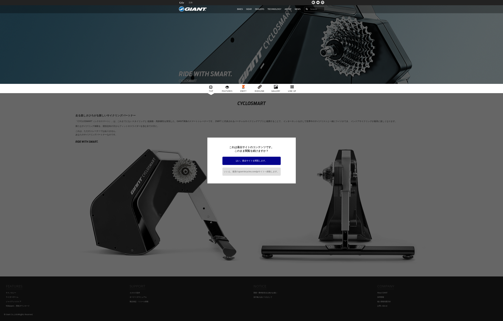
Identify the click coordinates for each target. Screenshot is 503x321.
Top (211, 91)
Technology (274, 9)
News (298, 9)
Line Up (292, 91)
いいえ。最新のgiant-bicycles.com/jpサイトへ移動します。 (251, 171)
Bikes (240, 9)
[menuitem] (181, 2)
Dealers (259, 9)
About (288, 9)
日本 (191, 3)
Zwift (243, 91)
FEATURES (227, 91)
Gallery (275, 91)
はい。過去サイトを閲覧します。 (251, 161)
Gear (249, 9)
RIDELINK (259, 91)
